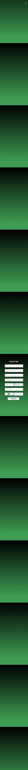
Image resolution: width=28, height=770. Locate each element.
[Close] (26, 3)
